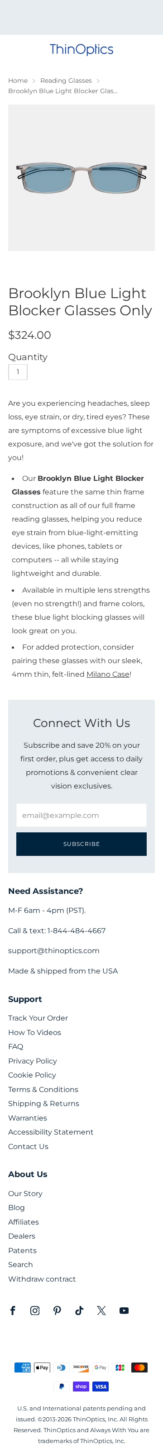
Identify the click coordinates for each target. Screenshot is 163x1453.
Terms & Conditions (43, 1089)
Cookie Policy (32, 1075)
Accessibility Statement (51, 1132)
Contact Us (28, 1146)
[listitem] (81, 17)
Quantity (28, 356)
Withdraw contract (42, 1279)
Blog (16, 1207)
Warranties (27, 1118)
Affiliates (23, 1222)
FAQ (15, 1046)
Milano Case (107, 674)
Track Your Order (38, 1018)
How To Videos (34, 1032)
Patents (22, 1250)
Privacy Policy (32, 1061)
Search (20, 1264)
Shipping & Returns (43, 1103)
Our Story (25, 1193)
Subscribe (81, 843)
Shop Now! (97, 20)
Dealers (21, 1236)
